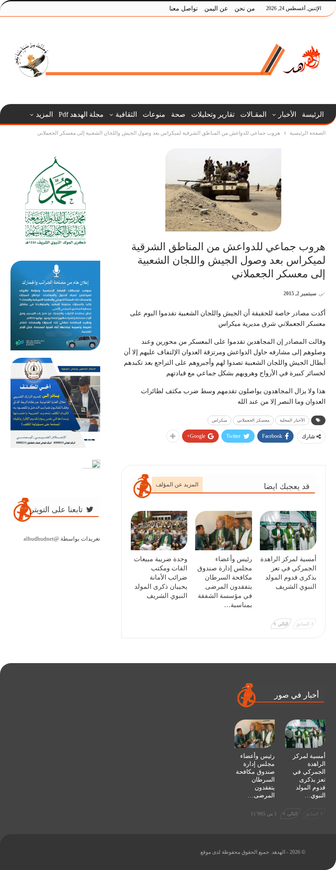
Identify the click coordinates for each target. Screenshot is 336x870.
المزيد (44, 114)
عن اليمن (216, 8)
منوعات (154, 114)
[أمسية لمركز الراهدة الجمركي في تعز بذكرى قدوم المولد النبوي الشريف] (288, 531)
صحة (178, 114)
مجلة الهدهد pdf (81, 114)
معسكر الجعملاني (253, 420)
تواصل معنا (183, 8)
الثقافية (126, 114)
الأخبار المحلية (292, 420)
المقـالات (253, 114)
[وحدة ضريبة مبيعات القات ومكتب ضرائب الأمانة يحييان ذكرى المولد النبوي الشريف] (159, 531)
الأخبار (287, 114)
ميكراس (219, 420)
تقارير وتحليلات (212, 114)
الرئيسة (313, 114)
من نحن (244, 8)
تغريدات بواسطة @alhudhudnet (62, 538)
